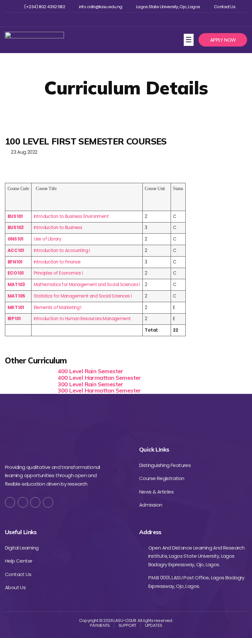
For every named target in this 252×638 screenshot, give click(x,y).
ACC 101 (16, 250)
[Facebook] (103, 19)
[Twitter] (114, 19)
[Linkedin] (136, 19)
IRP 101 (14, 319)
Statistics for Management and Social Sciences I (83, 296)
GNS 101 (15, 239)
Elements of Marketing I (57, 307)
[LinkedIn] (48, 502)
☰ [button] (189, 39)
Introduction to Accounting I (62, 250)
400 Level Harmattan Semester (99, 377)
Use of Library (48, 239)
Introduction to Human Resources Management (82, 319)
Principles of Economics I (58, 273)
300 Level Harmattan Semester (99, 390)
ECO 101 (16, 273)
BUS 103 (16, 227)
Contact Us (224, 7)
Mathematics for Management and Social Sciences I (87, 284)
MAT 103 (16, 284)
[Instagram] (125, 19)
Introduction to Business (58, 227)
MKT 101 (16, 307)
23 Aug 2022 (23, 151)
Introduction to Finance (57, 262)
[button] (223, 40)
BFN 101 (15, 262)
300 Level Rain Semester (90, 384)
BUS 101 (15, 216)
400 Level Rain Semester (90, 371)
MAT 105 (16, 296)
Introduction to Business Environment (71, 216)
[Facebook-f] (10, 502)
